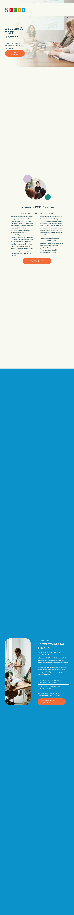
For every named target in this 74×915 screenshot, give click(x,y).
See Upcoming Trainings (37, 261)
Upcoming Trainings (13, 53)
